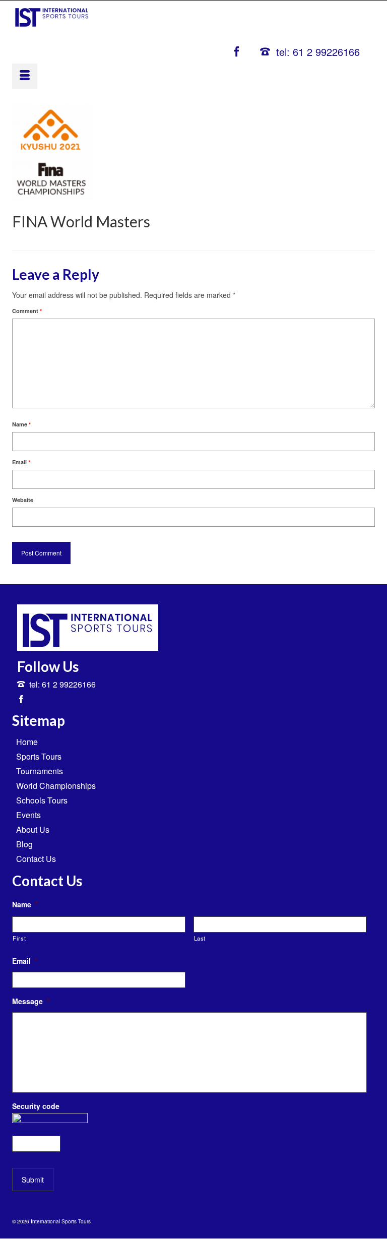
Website (22, 500)
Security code (35, 1105)
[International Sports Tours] (52, 16)
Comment (27, 311)
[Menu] (24, 76)
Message (30, 1001)
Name (21, 424)
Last (200, 938)
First (19, 938)
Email (21, 462)
